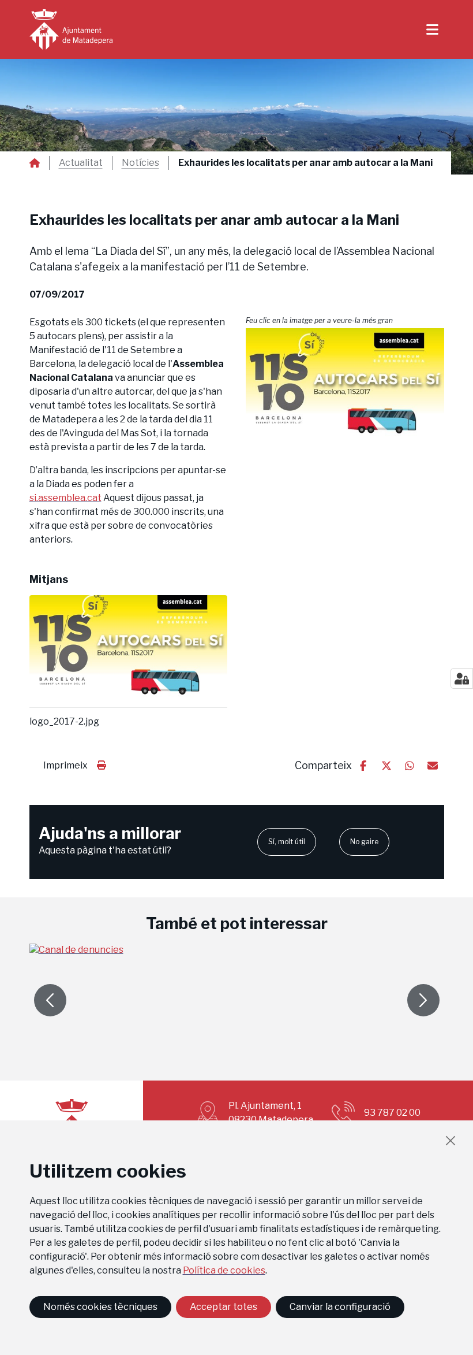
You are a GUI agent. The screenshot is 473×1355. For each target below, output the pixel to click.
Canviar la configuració (340, 1306)
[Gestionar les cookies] (462, 678)
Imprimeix (65, 765)
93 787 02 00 (392, 1112)
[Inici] (70, 29)
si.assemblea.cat (65, 497)
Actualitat (81, 163)
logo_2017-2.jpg (64, 721)
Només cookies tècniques (100, 1306)
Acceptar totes (223, 1306)
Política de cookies (224, 1270)
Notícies (140, 163)
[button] (345, 390)
